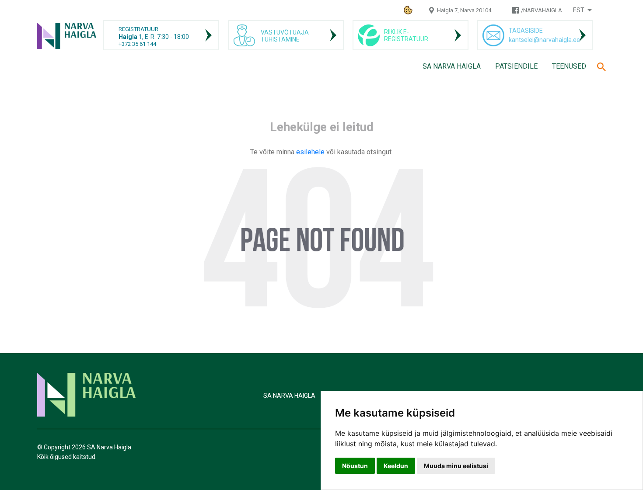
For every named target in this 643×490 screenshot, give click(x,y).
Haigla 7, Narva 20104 (464, 10)
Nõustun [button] (355, 465)
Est (578, 10)
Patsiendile (516, 66)
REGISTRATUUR (138, 29)
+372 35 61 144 (137, 44)
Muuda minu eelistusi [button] (456, 465)
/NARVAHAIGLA (541, 10)
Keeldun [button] (396, 465)
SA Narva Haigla (452, 66)
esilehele (311, 152)
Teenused (569, 66)
